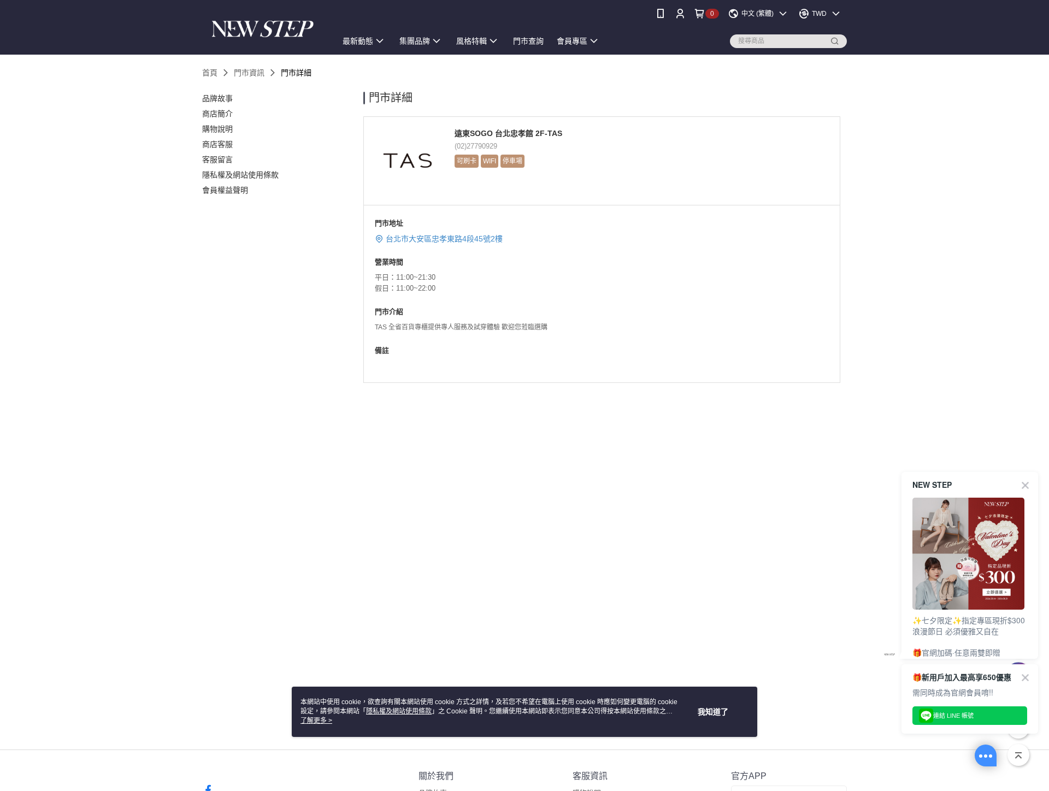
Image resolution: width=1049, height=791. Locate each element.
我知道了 (713, 711)
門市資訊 (249, 72)
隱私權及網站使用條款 (399, 711)
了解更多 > (316, 720)
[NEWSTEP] (262, 28)
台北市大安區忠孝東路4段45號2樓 (444, 238)
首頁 (209, 72)
